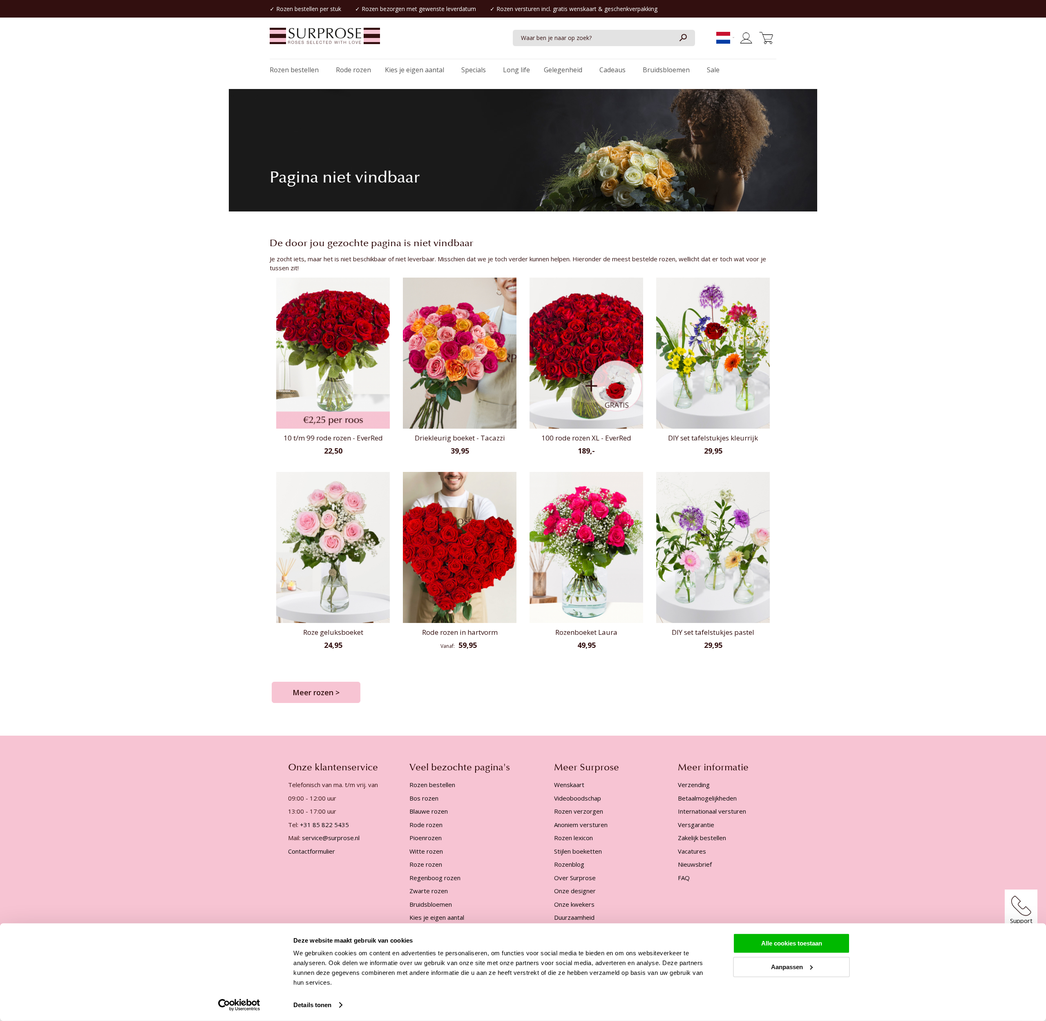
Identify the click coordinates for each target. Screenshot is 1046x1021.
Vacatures (692, 851)
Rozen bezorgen (383, 9)
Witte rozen (426, 851)
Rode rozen (426, 825)
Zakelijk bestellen (702, 838)
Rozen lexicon (573, 838)
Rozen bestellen (297, 9)
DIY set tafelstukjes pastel (713, 632)
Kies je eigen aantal (436, 917)
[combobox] (604, 38)
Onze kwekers (574, 904)
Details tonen (312, 1004)
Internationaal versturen (712, 811)
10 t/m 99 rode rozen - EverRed (333, 438)
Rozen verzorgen (578, 811)
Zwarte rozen (428, 891)
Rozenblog (569, 864)
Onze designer (575, 891)
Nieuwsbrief (695, 864)
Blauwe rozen (428, 811)
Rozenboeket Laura (586, 632)
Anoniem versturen (581, 825)
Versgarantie (696, 825)
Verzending (694, 785)
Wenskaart (569, 785)
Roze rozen (425, 864)
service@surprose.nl (331, 838)
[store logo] (325, 40)
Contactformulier (311, 851)
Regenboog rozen (434, 878)
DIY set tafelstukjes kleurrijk (713, 438)
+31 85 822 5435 (324, 825)
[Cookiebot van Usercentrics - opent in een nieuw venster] (239, 1005)
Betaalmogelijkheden (707, 798)
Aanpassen (787, 966)
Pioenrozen (425, 838)
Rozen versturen (518, 9)
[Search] (683, 38)
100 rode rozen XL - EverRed (586, 438)
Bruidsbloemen (430, 904)
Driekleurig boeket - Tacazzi (460, 438)
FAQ (684, 878)
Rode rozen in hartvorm (460, 632)
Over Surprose (575, 878)
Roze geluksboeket (333, 632)
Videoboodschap (577, 798)
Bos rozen (423, 798)
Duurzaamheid (574, 917)
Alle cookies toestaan (791, 943)
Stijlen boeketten (578, 851)
